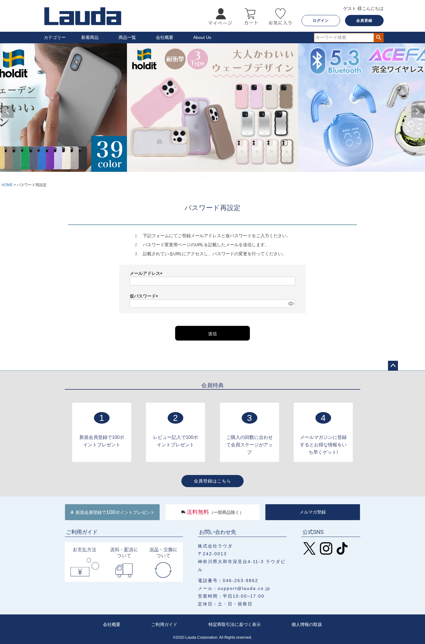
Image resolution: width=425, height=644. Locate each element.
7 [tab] (219, 177)
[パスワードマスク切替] (290, 304)
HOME (7, 185)
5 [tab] (210, 177)
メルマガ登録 (313, 512)
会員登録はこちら (212, 480)
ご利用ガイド (164, 624)
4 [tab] (206, 177)
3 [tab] (201, 177)
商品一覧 (127, 37)
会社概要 (164, 37)
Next (417, 112)
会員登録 (364, 20)
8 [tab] (223, 177)
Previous (7, 112)
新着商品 (90, 37)
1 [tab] (193, 177)
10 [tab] (232, 177)
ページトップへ (393, 366)
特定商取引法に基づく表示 (234, 624)
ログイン (321, 20)
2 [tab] (197, 177)
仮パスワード (145, 296)
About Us (202, 37)
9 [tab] (228, 177)
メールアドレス (147, 273)
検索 (378, 37)
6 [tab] (215, 177)
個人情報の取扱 (307, 624)
